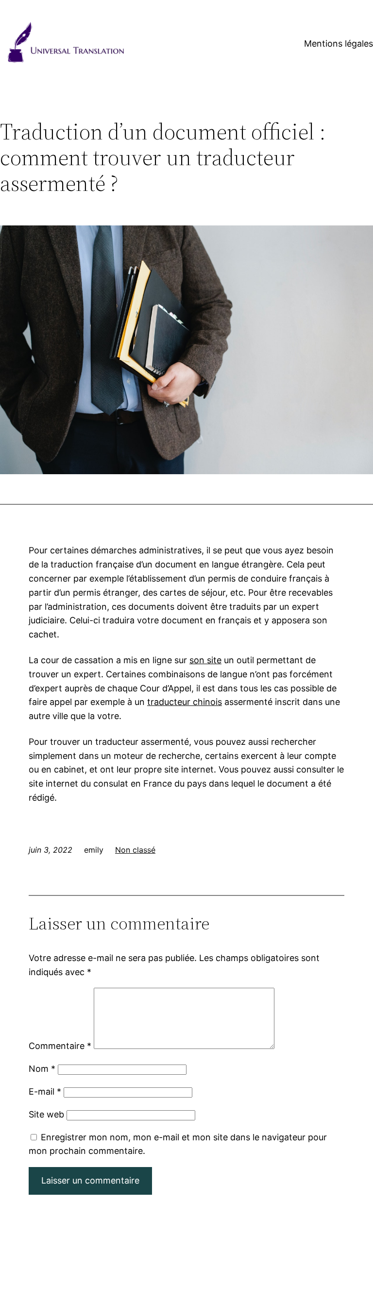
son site (205, 660)
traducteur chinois (184, 702)
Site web (46, 1114)
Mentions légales (338, 43)
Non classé (135, 850)
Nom (42, 1069)
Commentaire (60, 1046)
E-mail (45, 1091)
